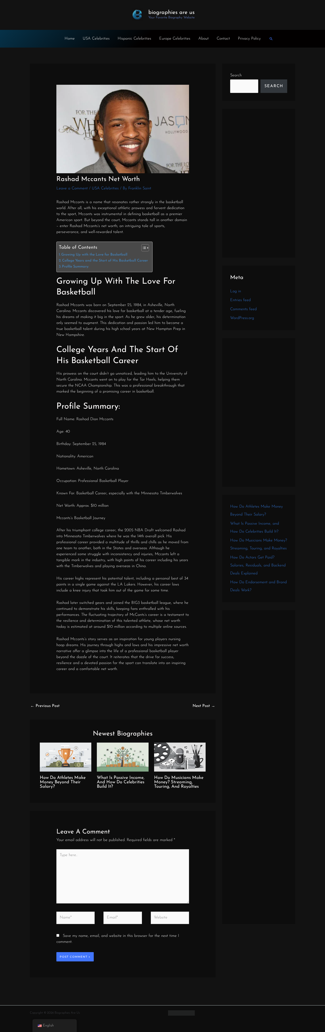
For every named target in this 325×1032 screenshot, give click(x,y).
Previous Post (44, 706)
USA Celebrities (96, 39)
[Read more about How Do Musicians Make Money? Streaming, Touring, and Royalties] (180, 757)
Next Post (204, 706)
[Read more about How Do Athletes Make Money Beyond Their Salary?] (65, 757)
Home (70, 39)
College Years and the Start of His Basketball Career (105, 260)
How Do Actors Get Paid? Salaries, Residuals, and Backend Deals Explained (258, 566)
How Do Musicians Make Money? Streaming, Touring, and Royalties (178, 782)
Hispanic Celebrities (134, 39)
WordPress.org (242, 318)
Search (236, 75)
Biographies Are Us (171, 12)
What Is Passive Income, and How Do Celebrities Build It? (120, 782)
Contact (223, 39)
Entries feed (240, 300)
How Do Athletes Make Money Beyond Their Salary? (63, 782)
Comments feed (243, 309)
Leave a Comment (72, 189)
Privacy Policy (249, 39)
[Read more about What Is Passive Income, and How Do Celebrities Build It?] (122, 757)
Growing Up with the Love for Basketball (94, 254)
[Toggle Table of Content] (143, 248)
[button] (271, 39)
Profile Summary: (75, 266)
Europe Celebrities (174, 39)
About (203, 39)
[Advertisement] (258, 183)
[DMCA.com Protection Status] (181, 1013)
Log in (235, 291)
